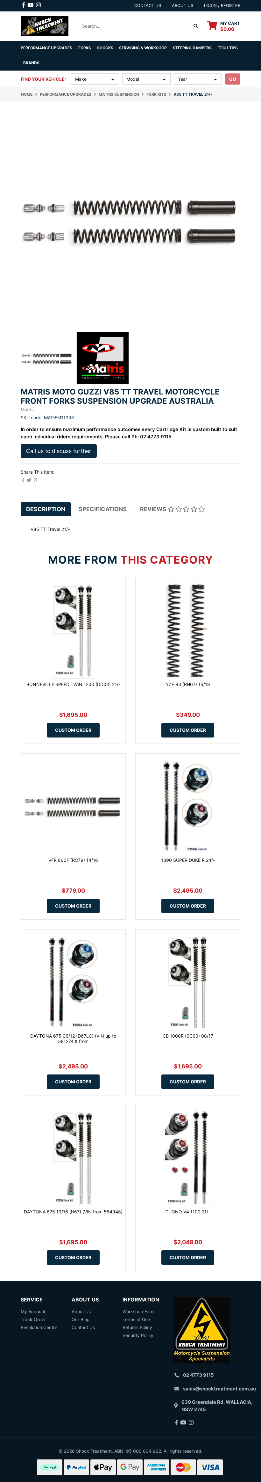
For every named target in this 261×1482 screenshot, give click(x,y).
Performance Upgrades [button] (46, 47)
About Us (81, 1311)
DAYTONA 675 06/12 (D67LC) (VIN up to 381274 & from (73, 1038)
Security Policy (138, 1335)
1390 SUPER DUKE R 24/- (188, 860)
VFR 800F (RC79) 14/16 (73, 860)
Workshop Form (139, 1311)
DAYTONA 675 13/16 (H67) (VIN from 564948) (73, 1211)
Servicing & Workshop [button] (143, 47)
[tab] (46, 509)
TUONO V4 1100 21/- (188, 1211)
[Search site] (196, 26)
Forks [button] (84, 47)
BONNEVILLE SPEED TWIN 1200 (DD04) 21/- (73, 684)
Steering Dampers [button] (192, 47)
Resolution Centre (39, 1327)
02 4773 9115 (198, 1375)
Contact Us (83, 1327)
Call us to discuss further (58, 451)
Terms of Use (136, 1319)
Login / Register (222, 5)
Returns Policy (137, 1327)
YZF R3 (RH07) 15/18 (188, 684)
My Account (33, 1311)
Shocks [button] (105, 47)
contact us (147, 5)
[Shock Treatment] (44, 25)
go (232, 79)
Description (45, 509)
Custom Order (73, 730)
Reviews (154, 509)
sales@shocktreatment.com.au (219, 1389)
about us (182, 5)
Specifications (103, 509)
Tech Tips (228, 47)
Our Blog (81, 1319)
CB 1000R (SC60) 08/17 (188, 1036)
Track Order (33, 1319)
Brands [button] (31, 62)
